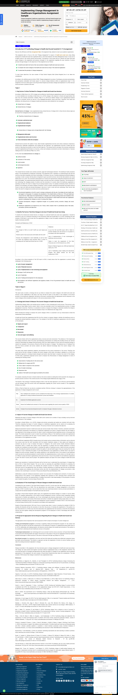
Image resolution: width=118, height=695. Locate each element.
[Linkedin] (64, 681)
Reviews (73, 5)
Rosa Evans (90, 65)
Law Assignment (20, 683)
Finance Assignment (21, 679)
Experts (42, 5)
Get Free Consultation (78, 658)
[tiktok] (69, 681)
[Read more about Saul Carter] (83, 61)
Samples (20, 36)
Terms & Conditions (41, 670)
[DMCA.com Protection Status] (83, 686)
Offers (79, 5)
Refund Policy (40, 677)
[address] (73, 681)
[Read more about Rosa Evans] (83, 69)
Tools (47, 5)
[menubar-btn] (71, 42)
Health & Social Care (28, 36)
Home (17, 5)
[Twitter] (61, 681)
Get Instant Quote (76, 30)
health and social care (62, 55)
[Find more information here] (105, 675)
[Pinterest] (66, 681)
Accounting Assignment (22, 677)
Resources (35, 5)
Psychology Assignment (22, 687)
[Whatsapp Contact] (4, 690)
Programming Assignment (22, 672)
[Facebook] (57, 681)
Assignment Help (36, 52)
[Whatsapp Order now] (91, 137)
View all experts (91, 71)
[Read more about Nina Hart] (83, 52)
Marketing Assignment (22, 666)
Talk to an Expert (92, 658)
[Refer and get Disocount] (91, 147)
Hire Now (90, 54)
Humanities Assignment (22, 689)
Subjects (28, 5)
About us (39, 668)
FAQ (38, 685)
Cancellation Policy (41, 675)
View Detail (52, 693)
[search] (81, 2)
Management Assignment (22, 685)
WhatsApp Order (64, 2)
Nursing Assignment (21, 681)
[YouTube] (71, 681)
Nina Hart (89, 48)
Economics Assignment (22, 675)
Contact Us (39, 681)
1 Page (66, 24)
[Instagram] (59, 681)
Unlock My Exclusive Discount (91, 279)
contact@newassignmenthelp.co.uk (93, 5)
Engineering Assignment (22, 670)
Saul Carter (90, 57)
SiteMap (39, 683)
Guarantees (39, 687)
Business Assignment (21, 668)
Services (22, 5)
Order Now (66, 5)
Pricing (38, 689)
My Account (99, 2)
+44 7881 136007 (89, 2)
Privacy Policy (40, 672)
